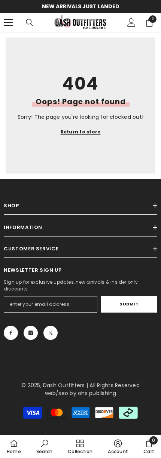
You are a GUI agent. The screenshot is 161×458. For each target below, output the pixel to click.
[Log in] (131, 22)
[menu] (8, 22)
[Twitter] (50, 333)
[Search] (29, 22)
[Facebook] (11, 333)
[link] (44, 446)
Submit (129, 304)
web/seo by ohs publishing (80, 393)
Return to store (81, 132)
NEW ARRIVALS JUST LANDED (80, 6)
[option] (80, 6)
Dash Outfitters (64, 385)
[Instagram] (31, 333)
